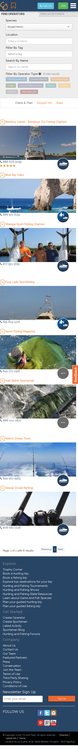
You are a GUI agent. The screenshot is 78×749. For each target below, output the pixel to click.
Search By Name (17, 60)
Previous (46, 549)
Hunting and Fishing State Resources (27, 594)
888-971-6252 (11, 214)
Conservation (12, 666)
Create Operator (14, 617)
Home (22, 738)
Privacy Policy (12, 682)
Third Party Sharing (15, 678)
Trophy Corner (12, 569)
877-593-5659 (11, 263)
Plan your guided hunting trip (22, 602)
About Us (9, 645)
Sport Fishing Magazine (20, 331)
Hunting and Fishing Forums (21, 634)
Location (12, 34)
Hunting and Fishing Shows (21, 590)
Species (11, 20)
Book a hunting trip (16, 573)
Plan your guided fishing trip (22, 606)
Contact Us (10, 649)
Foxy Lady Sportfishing (19, 281)
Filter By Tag (14, 47)
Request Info (44, 102)
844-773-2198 (11, 371)
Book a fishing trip (15, 577)
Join (63, 5)
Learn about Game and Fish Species (27, 598)
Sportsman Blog (14, 630)
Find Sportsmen (52, 14)
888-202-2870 (11, 420)
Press (6, 662)
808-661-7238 (11, 527)
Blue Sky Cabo (14, 174)
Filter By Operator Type (22, 74)
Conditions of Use (15, 686)
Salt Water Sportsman (19, 380)
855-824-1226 (11, 321)
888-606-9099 (12, 161)
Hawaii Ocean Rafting (19, 487)
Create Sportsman (15, 621)
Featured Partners (15, 657)
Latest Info (11, 738)
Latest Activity (12, 626)
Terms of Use (11, 674)
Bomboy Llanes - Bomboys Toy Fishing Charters (36, 121)
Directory (64, 735)
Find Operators (13, 14)
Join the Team (12, 670)
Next (60, 549)
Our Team (9, 653)
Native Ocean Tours (18, 438)
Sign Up (62, 698)
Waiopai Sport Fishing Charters (25, 224)
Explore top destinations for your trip (27, 581)
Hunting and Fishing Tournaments (25, 586)
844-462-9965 (11, 478)
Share (59, 102)
